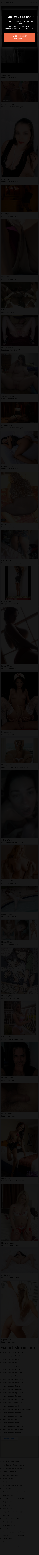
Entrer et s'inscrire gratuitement (19, 37)
